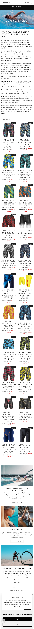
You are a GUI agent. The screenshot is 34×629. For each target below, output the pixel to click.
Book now (17, 582)
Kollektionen (13, 16)
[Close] (31, 611)
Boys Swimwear (22, 16)
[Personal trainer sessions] (17, 555)
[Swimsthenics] (17, 516)
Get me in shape (17, 541)
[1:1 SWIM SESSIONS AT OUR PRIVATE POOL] (17, 475)
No (17, 624)
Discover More (17, 502)
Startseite (6, 16)
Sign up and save (16, 591)
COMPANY (16, 587)
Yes (17, 619)
